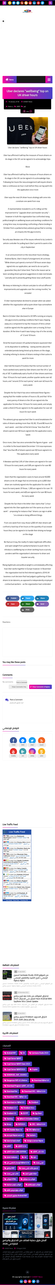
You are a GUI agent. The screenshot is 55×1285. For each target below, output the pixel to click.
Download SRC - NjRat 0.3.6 (34, 1091)
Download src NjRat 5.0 (15, 1102)
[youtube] (30, 3)
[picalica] (17, 1281)
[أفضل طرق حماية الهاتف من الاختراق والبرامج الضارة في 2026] (27, 1225)
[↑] (27, 1272)
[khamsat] (10, 3)
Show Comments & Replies (41, 686)
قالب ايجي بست (12, 1173)
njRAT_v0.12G (38, 1151)
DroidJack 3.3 (11, 1107)
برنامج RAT (10, 1168)
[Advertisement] (27, 44)
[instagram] (25, 1281)
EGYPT (25, 1113)
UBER (18, 106)
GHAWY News (21, 837)
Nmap (9, 1124)
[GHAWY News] (27, 11)
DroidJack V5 (11, 1113)
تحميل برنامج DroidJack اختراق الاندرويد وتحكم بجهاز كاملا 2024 (30, 1018)
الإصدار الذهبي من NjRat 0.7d (18, 1162)
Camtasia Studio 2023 (40, 1053)
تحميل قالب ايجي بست (29, 1168)
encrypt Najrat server (15, 1135)
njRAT (9, 1146)
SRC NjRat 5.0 (34, 1129)
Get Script (9, 900)
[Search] (50, 3)
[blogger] (26, 3)
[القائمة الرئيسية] (48, 79)
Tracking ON (24, 900)
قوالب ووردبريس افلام (15, 1190)
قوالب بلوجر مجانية (14, 1184)
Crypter (35, 1069)
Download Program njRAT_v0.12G (19, 1085)
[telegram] (18, 3)
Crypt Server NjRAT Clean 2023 (18, 1063)
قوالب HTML (11, 1179)
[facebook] (38, 1281)
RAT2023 (21, 1124)
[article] (27, 636)
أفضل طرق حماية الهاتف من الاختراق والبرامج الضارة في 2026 (24, 1242)
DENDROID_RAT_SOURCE (17, 1074)
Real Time (16, 900)
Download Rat (12, 1091)
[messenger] (14, 3)
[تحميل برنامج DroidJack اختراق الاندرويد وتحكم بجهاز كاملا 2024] (7, 1016)
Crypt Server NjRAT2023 (16, 1069)
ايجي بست (39, 1162)
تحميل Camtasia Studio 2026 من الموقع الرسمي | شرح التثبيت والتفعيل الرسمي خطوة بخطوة (31, 977)
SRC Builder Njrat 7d (14, 1129)
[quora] (22, 3)
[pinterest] (38, 3)
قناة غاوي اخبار (30, 1173)
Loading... (6, 1265)
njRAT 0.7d (22, 1146)
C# (24, 1053)
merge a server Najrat (35, 1140)
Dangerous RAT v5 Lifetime (17, 1080)
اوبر (24, 106)
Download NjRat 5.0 (41, 1080)
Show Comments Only (19, 686)
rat (25, 1157)
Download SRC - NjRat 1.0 (16, 1096)
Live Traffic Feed (17, 832)
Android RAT (11, 1053)
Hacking (10, 1118)
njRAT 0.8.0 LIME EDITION (16, 1151)
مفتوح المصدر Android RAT (17, 1195)
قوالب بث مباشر (29, 1179)
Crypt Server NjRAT (14, 1058)
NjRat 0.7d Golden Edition (29, 1118)
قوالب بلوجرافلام (34, 1184)
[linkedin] (34, 3)
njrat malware (12, 1157)
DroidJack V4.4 (28, 1107)
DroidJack (34, 1102)
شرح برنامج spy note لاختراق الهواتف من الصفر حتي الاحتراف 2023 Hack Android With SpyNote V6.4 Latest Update (33, 998)
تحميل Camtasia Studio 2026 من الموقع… (17, 843)
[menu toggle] (4, 3)
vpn (34, 1157)
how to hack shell (13, 1140)
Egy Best (38, 1113)
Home (11, 79)
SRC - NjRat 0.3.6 (38, 1124)
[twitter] (42, 3)
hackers (33, 1135)
